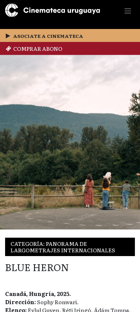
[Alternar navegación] (128, 10)
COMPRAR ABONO (36, 48)
